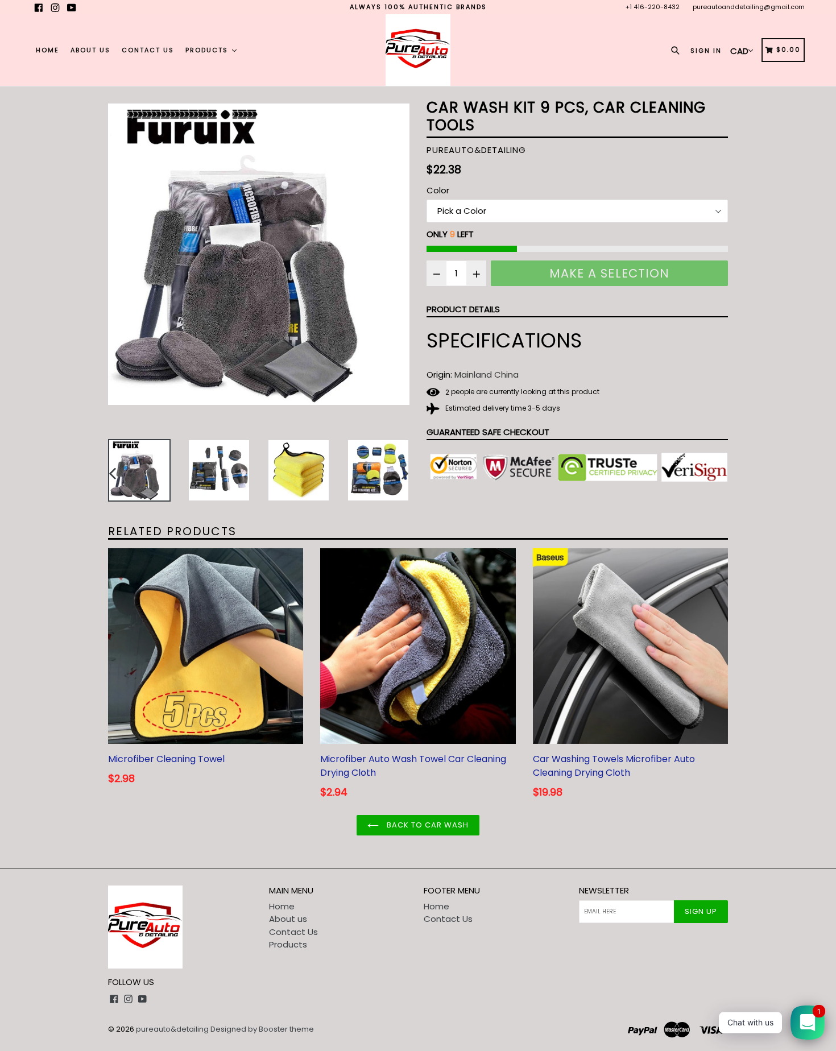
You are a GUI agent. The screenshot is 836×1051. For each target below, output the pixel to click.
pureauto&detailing (172, 1029)
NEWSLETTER (604, 891)
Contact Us (148, 50)
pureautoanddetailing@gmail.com (749, 6)
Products (208, 50)
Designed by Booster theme (262, 1029)
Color (438, 190)
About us (90, 50)
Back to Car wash (426, 825)
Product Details (463, 309)
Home (47, 50)
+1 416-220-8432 (653, 6)
